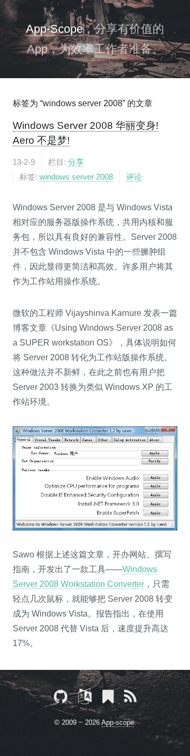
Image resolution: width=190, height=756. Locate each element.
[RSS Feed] (130, 698)
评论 (134, 177)
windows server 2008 (76, 177)
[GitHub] (61, 698)
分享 (76, 162)
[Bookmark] (107, 698)
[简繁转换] (85, 698)
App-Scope (54, 28)
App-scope (117, 722)
